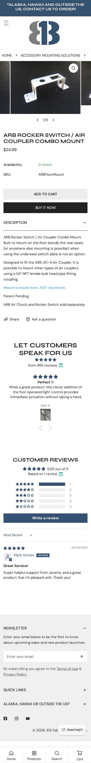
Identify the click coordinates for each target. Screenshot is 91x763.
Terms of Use (67, 668)
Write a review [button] (45, 518)
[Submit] (81, 656)
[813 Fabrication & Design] (44, 33)
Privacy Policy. (15, 674)
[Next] (53, 120)
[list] (45, 92)
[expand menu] (6, 23)
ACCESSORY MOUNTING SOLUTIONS (50, 55)
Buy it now (45, 207)
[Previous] (37, 120)
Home (7, 55)
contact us (37, 9)
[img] (46, 360)
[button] (42, 427)
